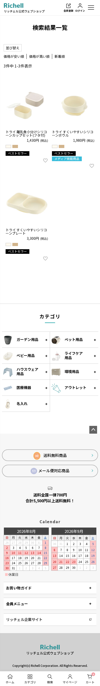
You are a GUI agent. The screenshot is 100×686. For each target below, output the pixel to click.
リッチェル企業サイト (24, 619)
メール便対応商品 (53, 470)
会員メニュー (17, 603)
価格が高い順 (39, 56)
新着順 (60, 56)
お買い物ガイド (19, 587)
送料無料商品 (51, 455)
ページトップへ (93, 430)
